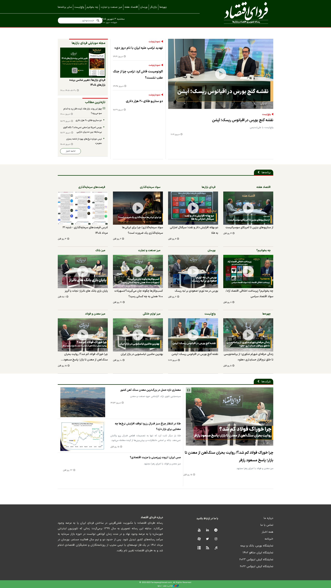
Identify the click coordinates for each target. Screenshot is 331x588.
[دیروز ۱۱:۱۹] (220, 74)
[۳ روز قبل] (83, 208)
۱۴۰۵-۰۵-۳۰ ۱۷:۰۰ (68, 90)
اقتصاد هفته (131, 7)
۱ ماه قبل (62, 296)
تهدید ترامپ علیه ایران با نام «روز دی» (138, 48)
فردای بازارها (208, 187)
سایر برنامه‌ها (65, 7)
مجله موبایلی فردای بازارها (88, 43)
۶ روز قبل (172, 239)
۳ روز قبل (62, 239)
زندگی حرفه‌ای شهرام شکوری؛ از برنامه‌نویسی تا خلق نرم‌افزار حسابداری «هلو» (248, 357)
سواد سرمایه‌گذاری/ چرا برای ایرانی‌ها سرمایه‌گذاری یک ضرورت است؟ (142, 230)
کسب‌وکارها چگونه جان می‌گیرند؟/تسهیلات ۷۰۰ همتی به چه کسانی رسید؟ (138, 294)
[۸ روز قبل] (248, 271)
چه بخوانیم (92, 7)
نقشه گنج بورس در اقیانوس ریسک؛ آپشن (242, 120)
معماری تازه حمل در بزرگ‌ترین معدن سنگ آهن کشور (150, 390)
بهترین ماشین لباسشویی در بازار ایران (142, 354)
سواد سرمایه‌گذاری (150, 187)
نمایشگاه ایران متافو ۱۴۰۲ (258, 553)
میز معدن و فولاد (95, 314)
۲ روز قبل (117, 239)
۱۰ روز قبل (117, 360)
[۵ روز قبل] (248, 334)
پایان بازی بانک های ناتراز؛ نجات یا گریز (86, 291)
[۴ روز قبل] (82, 63)
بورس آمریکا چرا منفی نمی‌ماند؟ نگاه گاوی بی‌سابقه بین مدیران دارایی (82, 130)
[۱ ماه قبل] (83, 271)
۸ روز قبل (227, 302)
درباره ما (268, 518)
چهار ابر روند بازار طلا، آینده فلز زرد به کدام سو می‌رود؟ (82, 111)
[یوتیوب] (199, 530)
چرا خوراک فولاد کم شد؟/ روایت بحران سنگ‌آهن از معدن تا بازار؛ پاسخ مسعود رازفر (229, 456)
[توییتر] (207, 539)
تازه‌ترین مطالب (95, 102)
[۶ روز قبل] (193, 208)
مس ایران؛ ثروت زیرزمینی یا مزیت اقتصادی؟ (155, 457)
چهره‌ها (163, 7)
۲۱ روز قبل (117, 302)
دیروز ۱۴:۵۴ (115, 402)
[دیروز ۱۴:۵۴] (82, 402)
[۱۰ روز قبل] (138, 334)
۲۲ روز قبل (67, 470)
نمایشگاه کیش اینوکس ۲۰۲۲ (256, 566)
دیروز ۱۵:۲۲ (65, 132)
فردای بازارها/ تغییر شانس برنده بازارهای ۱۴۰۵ (87, 82)
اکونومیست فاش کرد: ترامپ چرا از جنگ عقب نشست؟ (138, 74)
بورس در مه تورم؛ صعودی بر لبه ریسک (196, 291)
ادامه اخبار (70, 151)
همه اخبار (267, 532)
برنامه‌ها (266, 172)
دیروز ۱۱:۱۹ (175, 134)
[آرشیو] (199, 548)
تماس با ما (266, 525)
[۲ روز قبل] (138, 208)
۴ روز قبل (227, 233)
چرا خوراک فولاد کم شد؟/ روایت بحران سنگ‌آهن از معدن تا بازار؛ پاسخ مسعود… (84, 357)
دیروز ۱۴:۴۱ (118, 56)
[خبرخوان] (207, 548)
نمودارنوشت (154, 41)
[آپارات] (199, 539)
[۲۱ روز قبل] (138, 271)
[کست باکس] (216, 548)
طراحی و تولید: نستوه (165, 586)
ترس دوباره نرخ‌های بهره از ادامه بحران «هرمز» (84, 141)
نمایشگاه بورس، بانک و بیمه (256, 546)
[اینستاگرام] (216, 539)
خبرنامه (269, 539)
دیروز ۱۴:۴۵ (118, 86)
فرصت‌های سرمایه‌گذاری (91, 187)
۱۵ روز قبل (62, 365)
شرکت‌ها (266, 382)
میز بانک (100, 250)
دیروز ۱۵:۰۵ (65, 144)
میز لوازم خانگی (151, 314)
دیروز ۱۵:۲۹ (118, 109)
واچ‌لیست (79, 7)
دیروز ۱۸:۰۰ (65, 114)
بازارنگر (153, 7)
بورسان (144, 7)
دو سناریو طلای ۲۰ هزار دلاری (144, 101)
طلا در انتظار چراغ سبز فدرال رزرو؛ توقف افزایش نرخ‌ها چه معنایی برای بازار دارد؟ (148, 426)
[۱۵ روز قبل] (83, 334)
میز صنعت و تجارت (111, 7)
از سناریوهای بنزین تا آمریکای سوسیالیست (249, 227)
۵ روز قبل (227, 365)
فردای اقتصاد (241, 13)
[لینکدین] (207, 530)
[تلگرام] (216, 530)
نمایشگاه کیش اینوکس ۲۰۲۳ (256, 559)
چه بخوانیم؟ (263, 250)
